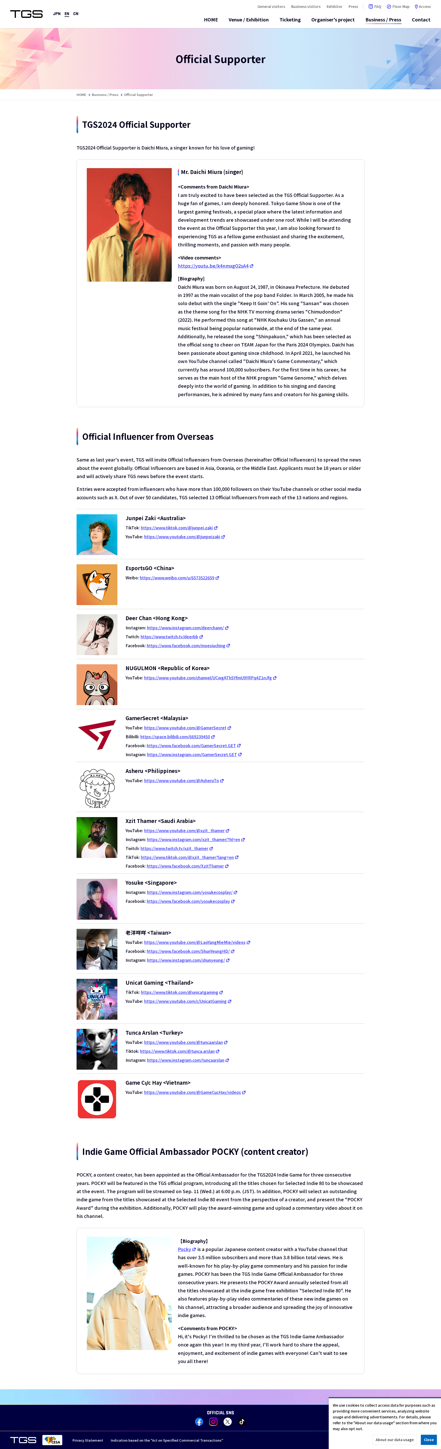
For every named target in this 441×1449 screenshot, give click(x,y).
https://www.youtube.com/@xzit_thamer (184, 830)
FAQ (377, 6)
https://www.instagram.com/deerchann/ (185, 627)
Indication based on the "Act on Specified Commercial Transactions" (167, 1440)
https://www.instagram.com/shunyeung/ (186, 960)
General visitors (271, 6)
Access (425, 6)
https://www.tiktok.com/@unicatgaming (179, 992)
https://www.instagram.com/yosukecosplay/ (189, 892)
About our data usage (395, 1439)
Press (353, 6)
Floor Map (401, 6)
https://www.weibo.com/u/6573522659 (177, 577)
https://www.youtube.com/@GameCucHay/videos (192, 1092)
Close (429, 1439)
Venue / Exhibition (249, 19)
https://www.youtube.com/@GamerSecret (185, 728)
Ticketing (290, 19)
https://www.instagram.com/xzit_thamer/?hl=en (193, 839)
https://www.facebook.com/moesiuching (186, 645)
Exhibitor (334, 6)
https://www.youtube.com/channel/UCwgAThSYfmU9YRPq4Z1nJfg (208, 677)
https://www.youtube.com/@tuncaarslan (183, 1042)
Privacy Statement (87, 1440)
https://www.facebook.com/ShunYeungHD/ (188, 951)
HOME (211, 19)
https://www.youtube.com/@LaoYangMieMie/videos (195, 942)
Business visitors (306, 6)
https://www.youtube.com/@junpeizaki (182, 536)
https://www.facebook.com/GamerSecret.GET (191, 745)
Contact (421, 19)
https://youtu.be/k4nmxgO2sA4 (213, 265)
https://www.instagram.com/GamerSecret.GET (192, 754)
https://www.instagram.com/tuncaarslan (185, 1060)
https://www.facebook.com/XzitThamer (185, 866)
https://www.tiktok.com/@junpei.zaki (177, 527)
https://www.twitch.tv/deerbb (169, 636)
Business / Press (383, 19)
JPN (56, 14)
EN (67, 14)
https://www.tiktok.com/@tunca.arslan (177, 1051)
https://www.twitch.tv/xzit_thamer (174, 848)
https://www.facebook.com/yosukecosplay (188, 901)
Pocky (184, 1249)
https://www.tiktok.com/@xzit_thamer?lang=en (187, 857)
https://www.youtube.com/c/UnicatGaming (185, 1001)
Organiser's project (333, 19)
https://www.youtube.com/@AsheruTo (181, 780)
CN (75, 14)
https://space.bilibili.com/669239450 (175, 736)
